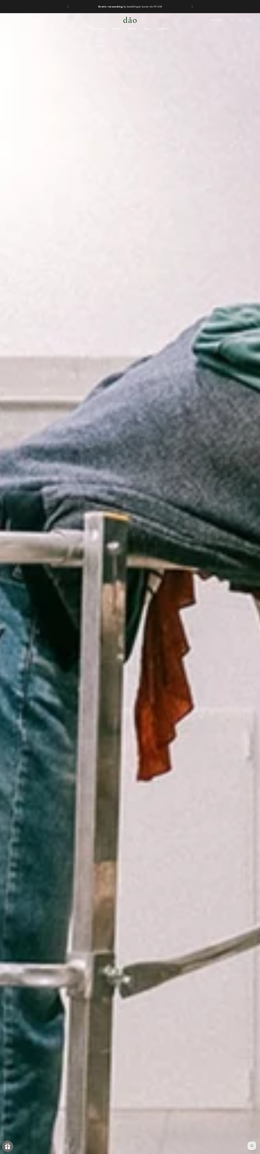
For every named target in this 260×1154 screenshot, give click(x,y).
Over (147, 29)
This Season (98, 29)
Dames (116, 29)
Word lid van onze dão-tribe (120, 6)
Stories (132, 29)
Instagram (163, 29)
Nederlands (215, 19)
